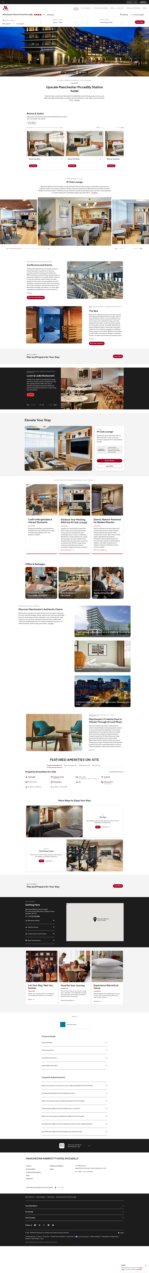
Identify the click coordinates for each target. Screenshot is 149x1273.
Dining (112, 8)
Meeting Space (57, 782)
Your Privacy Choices (83, 1236)
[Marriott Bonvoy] (142, 2)
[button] (132, 2)
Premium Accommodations (100, 8)
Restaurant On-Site (58, 777)
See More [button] (77, 100)
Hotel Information (47, 1042)
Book (97, 827)
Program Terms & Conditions (58, 1236)
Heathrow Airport (33, 927)
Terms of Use (46, 1236)
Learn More (31, 123)
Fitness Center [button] (108, 782)
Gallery (144, 8)
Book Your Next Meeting (35, 297)
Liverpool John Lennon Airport (37, 934)
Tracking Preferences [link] (30, 1236)
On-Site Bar (107, 777)
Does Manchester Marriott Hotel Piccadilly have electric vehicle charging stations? (67, 1124)
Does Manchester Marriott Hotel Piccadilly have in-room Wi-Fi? (61, 1108)
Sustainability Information (50, 1065)
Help (41, 1238)
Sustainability (31, 777)
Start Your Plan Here (66, 550)
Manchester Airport (33, 920)
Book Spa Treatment (96, 343)
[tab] (54, 765)
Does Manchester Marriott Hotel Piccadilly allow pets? (58, 1093)
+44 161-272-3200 (138, 14)
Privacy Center (70, 1236)
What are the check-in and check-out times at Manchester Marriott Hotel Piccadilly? (67, 1085)
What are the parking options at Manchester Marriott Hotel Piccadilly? (63, 1101)
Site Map (27, 1238)
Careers (39, 1236)
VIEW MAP (125, 14)
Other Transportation (34, 940)
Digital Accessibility (95, 1236)
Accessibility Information (49, 1058)
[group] (74, 388)
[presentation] (56, 466)
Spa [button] (80, 782)
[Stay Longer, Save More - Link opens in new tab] (41, 583)
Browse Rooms (109, 460)
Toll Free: (84, 1171)
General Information (48, 1050)
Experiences (120, 8)
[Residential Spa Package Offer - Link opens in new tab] (108, 583)
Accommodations (86, 8)
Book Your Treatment (99, 550)
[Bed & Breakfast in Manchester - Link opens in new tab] (74, 583)
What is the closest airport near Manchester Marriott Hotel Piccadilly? (63, 1116)
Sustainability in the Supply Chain (110, 1236)
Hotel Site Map (35, 1238)
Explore (30, 394)
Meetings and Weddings (133, 8)
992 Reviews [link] (50, 14)
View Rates (33, 166)
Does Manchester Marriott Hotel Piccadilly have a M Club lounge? (62, 1131)
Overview (76, 8)
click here (139, 1269)
